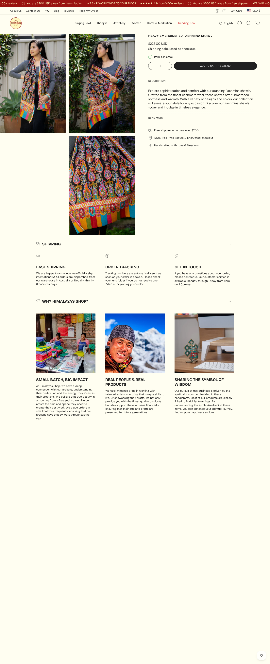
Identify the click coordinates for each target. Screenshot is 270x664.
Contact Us (33, 10)
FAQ (46, 10)
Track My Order (88, 10)
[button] (83, 23)
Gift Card (237, 10)
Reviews (68, 10)
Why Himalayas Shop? (65, 301)
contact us (190, 277)
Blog (56, 10)
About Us (16, 10)
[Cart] (257, 23)
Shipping (154, 49)
